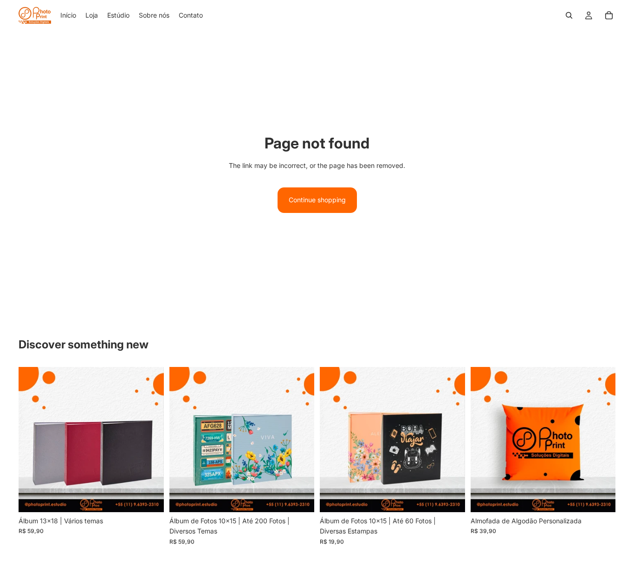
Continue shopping (317, 200)
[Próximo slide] (300, 439)
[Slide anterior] (183, 439)
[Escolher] (299, 497)
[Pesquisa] (569, 15)
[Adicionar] (149, 497)
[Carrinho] (609, 15)
